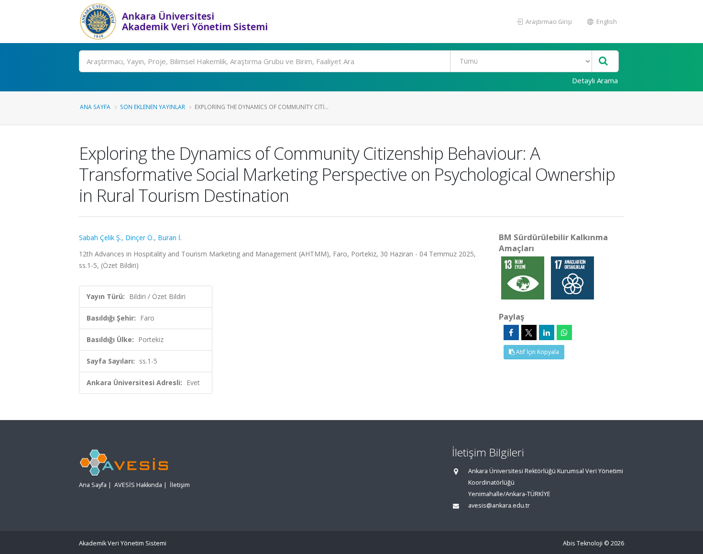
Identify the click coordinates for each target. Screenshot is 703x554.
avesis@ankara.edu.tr (499, 505)
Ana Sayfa (95, 107)
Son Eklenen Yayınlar (152, 107)
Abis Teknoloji (583, 543)
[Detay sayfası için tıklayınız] (524, 277)
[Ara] (603, 61)
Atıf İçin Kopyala (537, 352)
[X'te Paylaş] (529, 332)
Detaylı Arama (595, 80)
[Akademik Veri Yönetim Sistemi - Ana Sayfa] (99, 21)
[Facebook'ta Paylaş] (511, 332)
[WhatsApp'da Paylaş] (564, 332)
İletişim (180, 485)
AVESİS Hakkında (138, 485)
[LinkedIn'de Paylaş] (546, 332)
